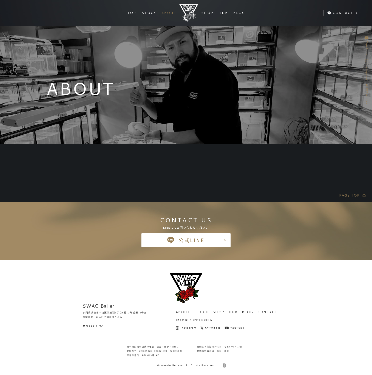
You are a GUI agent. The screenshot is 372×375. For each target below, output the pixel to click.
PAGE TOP (349, 195)
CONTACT (343, 13)
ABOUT (183, 312)
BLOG (247, 312)
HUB (233, 312)
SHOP (219, 312)
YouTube (237, 328)
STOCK (201, 312)
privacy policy (202, 319)
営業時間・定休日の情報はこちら (102, 317)
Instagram (188, 328)
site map (182, 319)
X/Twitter (213, 328)
